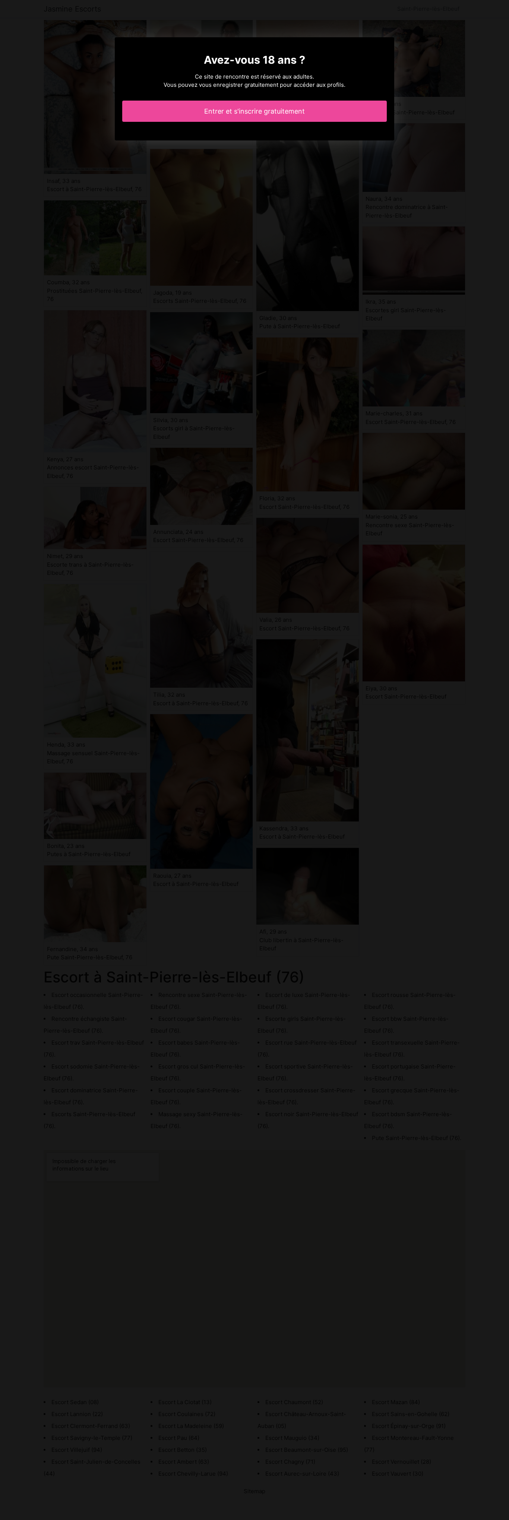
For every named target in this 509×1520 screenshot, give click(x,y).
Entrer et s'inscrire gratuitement (254, 111)
